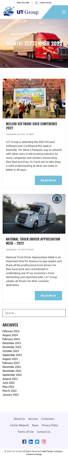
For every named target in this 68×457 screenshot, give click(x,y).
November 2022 (11, 370)
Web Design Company (52, 451)
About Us (19, 418)
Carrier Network (19, 425)
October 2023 (10, 350)
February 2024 (10, 339)
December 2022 (11, 366)
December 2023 (11, 343)
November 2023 (11, 347)
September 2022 (12, 374)
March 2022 (9, 390)
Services (33, 418)
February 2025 (10, 331)
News (35, 425)
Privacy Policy (50, 425)
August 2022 (10, 378)
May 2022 (8, 386)
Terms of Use (26, 431)
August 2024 (10, 335)
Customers (47, 418)
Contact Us (43, 431)
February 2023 (10, 362)
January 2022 (10, 394)
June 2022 (8, 382)
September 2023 (12, 354)
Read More (48, 180)
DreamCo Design (34, 454)
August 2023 (10, 358)
